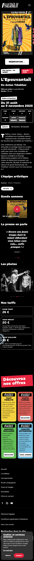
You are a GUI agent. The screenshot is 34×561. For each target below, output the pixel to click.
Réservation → (17, 62)
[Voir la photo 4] (20, 296)
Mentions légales (8, 514)
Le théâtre (5, 474)
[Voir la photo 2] (14, 296)
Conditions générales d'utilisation (14, 519)
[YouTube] (11, 503)
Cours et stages (7, 487)
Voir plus (6, 188)
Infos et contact (7, 496)
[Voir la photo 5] (23, 296)
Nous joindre (25, 455)
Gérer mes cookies (7, 524)
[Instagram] (7, 503)
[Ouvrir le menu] (29, 5)
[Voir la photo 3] (17, 280)
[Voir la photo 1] (11, 296)
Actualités (5, 492)
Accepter (19, 555)
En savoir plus (8, 550)
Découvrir (25, 418)
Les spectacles (6, 478)
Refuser (8, 555)
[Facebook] (2, 503)
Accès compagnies (8, 483)
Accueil (4, 469)
